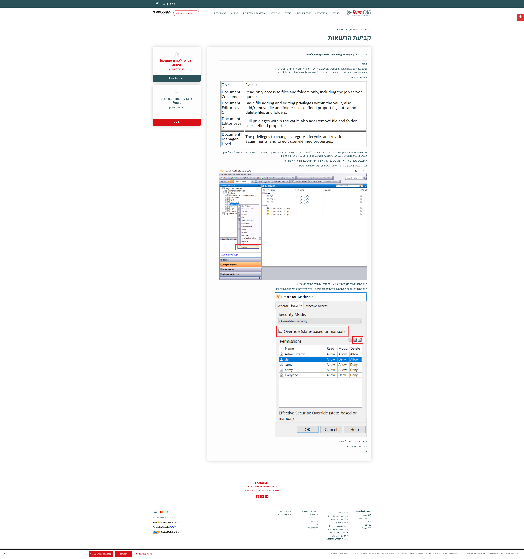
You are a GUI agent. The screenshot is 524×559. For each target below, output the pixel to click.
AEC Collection (365, 518)
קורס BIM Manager (340, 535)
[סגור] (4, 554)
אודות (172, 3)
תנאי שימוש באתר (284, 514)
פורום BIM (314, 521)
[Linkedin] (262, 497)
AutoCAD (367, 515)
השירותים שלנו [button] (304, 13)
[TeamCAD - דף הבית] (359, 13)
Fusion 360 (366, 528)
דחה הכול (123, 554)
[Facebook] (257, 497)
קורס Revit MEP (341, 522)
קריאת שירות (220, 13)
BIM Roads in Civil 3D (339, 532)
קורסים (288, 13)
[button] (520, 17)
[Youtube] (266, 497)
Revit (369, 521)
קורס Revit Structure (339, 519)
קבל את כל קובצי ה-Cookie (100, 554)
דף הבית (367, 29)
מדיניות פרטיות (285, 511)
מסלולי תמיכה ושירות (309, 511)
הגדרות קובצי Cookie (144, 554)
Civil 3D (368, 525)
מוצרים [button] (336, 13)
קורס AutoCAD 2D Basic (338, 529)
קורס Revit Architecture (338, 516)
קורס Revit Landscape (338, 526)
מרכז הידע (357, 29)
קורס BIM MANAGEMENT (337, 539)
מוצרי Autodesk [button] (186, 13)
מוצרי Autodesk (363, 511)
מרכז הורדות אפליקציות (254, 13)
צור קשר (235, 13)
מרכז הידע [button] (275, 13)
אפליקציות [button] (322, 13)
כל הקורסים (343, 512)
